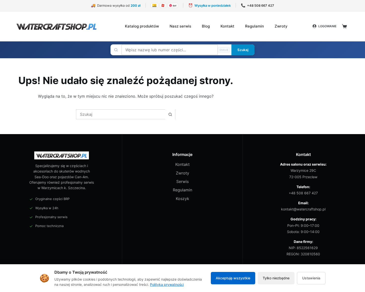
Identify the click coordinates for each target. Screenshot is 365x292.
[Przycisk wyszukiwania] (170, 114)
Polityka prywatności (167, 284)
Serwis (182, 181)
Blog (206, 26)
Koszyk (182, 198)
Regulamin (254, 26)
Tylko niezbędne (276, 278)
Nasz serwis (180, 26)
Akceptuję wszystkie (233, 278)
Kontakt (227, 26)
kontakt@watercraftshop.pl (303, 209)
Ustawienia (311, 278)
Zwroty (281, 26)
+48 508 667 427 (303, 193)
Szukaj (243, 50)
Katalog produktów (142, 26)
